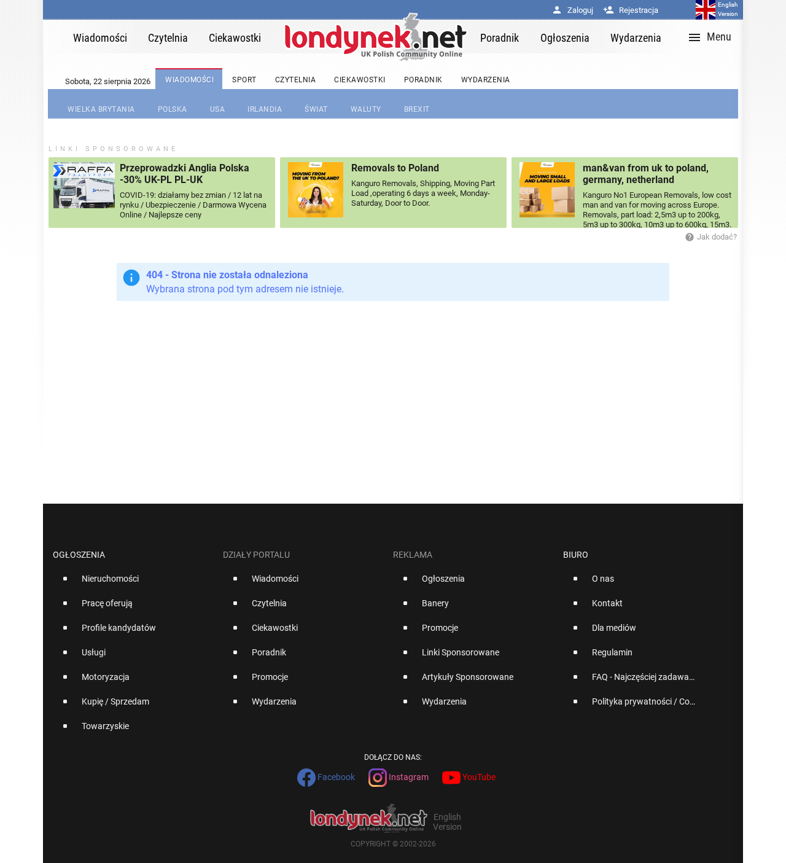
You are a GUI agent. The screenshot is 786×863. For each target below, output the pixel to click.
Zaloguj (572, 10)
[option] (133, 583)
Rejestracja (630, 10)
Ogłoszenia (79, 555)
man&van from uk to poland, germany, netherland (646, 173)
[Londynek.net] (376, 36)
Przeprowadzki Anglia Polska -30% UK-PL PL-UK (184, 173)
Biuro (575, 555)
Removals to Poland (395, 168)
